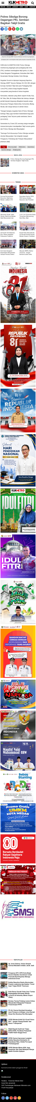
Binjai (9, 7)
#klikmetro (22, 147)
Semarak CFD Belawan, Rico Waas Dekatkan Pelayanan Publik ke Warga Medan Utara (7, 235)
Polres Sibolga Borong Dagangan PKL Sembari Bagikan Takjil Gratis (22, 160)
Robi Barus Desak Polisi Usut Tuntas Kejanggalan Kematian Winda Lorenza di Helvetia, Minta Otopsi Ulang (21, 994)
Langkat (15, 7)
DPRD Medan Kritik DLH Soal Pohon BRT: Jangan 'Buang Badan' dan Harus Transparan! (21, 1021)
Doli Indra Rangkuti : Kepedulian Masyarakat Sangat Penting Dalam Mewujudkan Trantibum (7, 253)
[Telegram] (21, 29)
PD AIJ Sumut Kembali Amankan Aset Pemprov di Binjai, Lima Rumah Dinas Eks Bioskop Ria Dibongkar (21, 1012)
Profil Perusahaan (7, 1088)
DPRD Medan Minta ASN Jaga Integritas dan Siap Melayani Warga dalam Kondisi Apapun (21, 1049)
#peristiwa (31, 147)
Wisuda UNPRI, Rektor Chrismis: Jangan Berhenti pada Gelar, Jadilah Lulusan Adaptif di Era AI (26, 254)
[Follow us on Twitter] (7, 1098)
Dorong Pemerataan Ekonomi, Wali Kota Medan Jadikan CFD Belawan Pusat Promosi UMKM (8, 200)
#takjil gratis (16, 150)
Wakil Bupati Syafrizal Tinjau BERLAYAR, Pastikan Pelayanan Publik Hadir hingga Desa (19, 1031)
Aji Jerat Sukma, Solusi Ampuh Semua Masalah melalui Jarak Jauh (21, 964)
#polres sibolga (6, 150)
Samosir (32, 7)
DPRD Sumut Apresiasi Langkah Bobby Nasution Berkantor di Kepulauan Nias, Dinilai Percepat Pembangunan (20, 1041)
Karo (21, 7)
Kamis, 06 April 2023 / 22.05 (7, 26)
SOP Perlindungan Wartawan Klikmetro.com (16, 1085)
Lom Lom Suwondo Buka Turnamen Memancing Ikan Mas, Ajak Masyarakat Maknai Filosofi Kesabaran (27, 218)
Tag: (3, 147)
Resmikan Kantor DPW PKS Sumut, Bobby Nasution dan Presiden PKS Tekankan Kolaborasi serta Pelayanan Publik (27, 200)
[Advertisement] (18, 940)
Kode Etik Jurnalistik (8, 1083)
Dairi (26, 7)
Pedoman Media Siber (15, 1081)
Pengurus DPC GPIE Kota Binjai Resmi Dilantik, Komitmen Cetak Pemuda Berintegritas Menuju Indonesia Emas (20, 975)
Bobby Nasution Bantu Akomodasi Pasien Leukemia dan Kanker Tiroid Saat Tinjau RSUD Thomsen (21, 984)
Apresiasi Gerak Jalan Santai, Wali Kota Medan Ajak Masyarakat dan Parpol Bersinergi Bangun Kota (8, 218)
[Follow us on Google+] (11, 1098)
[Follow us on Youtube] (15, 1098)
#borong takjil (12, 147)
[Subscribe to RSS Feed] (19, 1098)
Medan (2, 7)
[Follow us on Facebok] (3, 1098)
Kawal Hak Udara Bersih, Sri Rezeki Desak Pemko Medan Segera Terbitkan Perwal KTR (27, 235)
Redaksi (4, 1081)
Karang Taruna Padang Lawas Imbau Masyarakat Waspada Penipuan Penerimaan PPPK (21, 1003)
